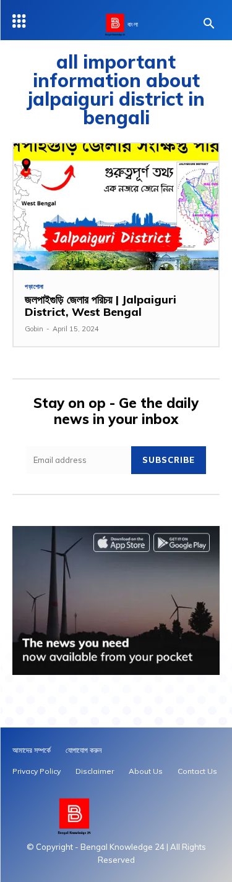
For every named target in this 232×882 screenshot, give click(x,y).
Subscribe (168, 460)
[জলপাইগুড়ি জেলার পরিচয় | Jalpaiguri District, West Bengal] (116, 206)
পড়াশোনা (34, 287)
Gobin (34, 328)
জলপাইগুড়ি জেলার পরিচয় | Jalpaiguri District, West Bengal (100, 305)
